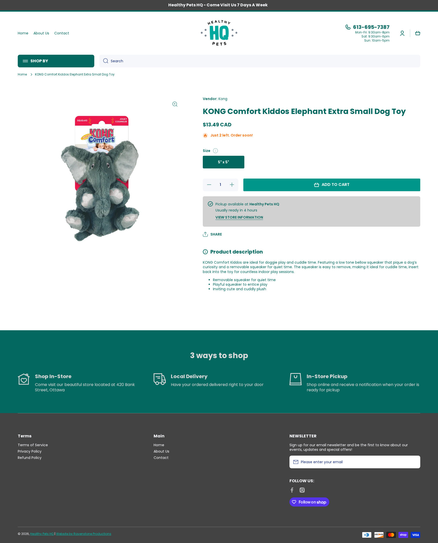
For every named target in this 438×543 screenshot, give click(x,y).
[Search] (103, 61)
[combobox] (259, 61)
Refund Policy (30, 457)
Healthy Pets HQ (42, 534)
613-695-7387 (371, 27)
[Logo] (219, 33)
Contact (161, 457)
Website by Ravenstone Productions (83, 534)
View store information (239, 217)
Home (22, 74)
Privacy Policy (30, 451)
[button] (417, 33)
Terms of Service (33, 444)
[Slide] (215, 150)
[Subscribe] (414, 462)
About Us (161, 451)
